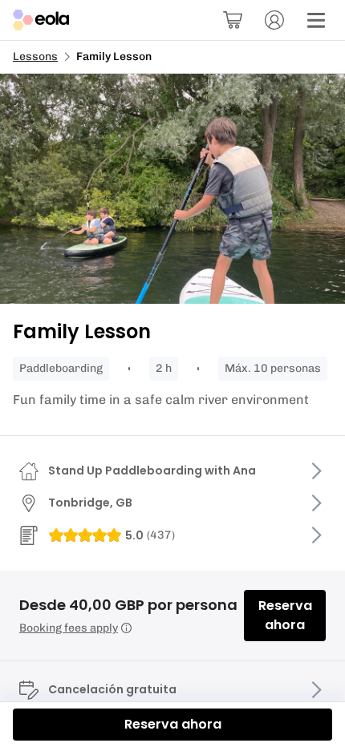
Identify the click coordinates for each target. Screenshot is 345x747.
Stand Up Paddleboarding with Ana (152, 470)
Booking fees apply (68, 628)
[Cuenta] (274, 20)
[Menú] (316, 20)
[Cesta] (233, 20)
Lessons (35, 56)
